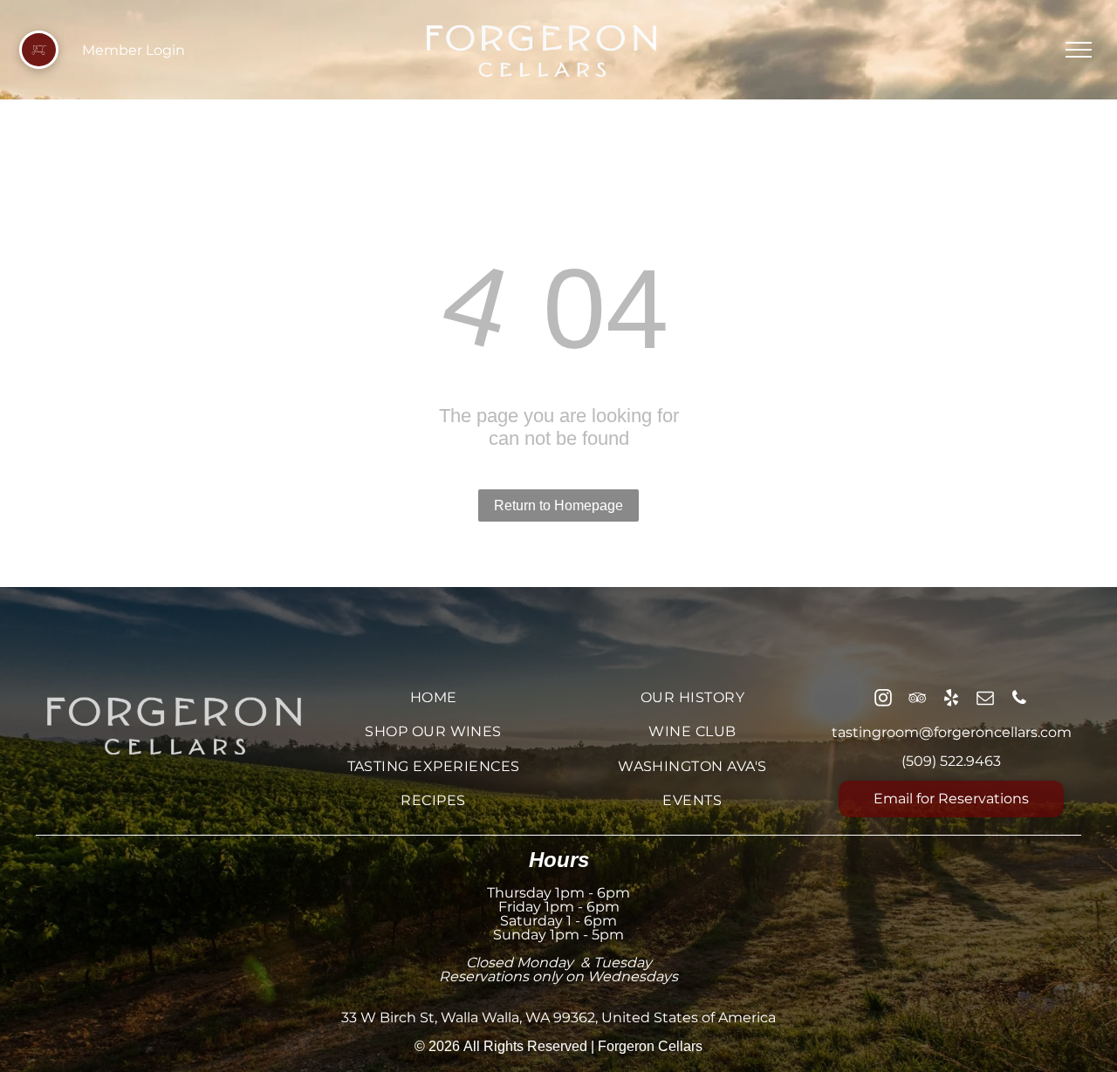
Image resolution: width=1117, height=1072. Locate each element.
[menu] (1078, 49)
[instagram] (883, 700)
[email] (985, 700)
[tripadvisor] (917, 700)
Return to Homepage (558, 505)
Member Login (133, 50)
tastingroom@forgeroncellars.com (952, 732)
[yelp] (951, 700)
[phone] (1019, 700)
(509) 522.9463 (951, 761)
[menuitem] (433, 697)
